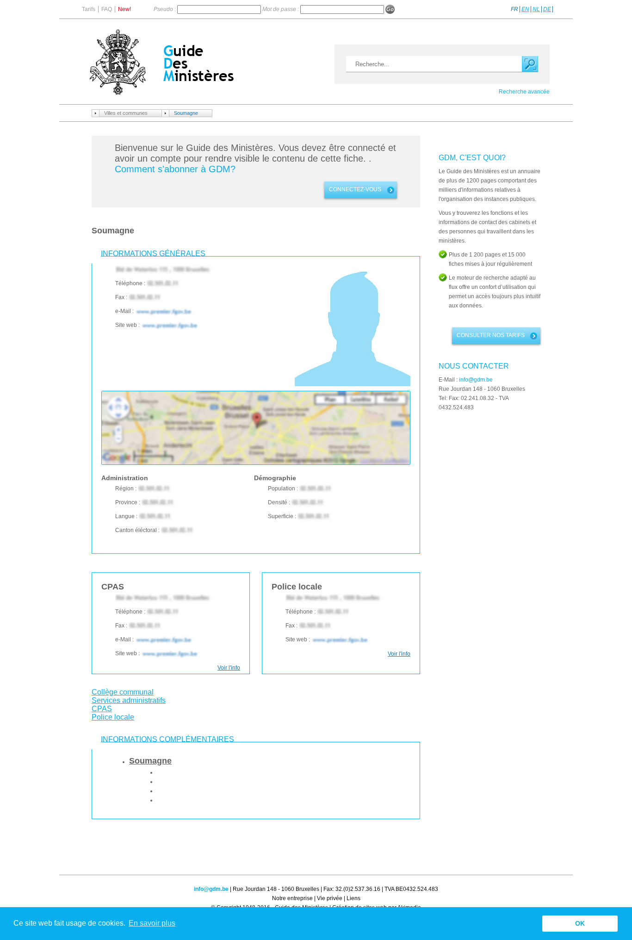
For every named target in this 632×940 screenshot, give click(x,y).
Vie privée (329, 898)
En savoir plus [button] (152, 923)
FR (514, 9)
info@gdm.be (476, 379)
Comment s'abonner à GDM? (175, 169)
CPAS (102, 709)
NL (536, 9)
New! (124, 9)
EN (525, 9)
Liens (353, 898)
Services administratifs (129, 700)
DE (547, 9)
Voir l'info (228, 667)
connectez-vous (355, 189)
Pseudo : (165, 9)
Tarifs (88, 9)
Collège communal (123, 692)
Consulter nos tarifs (491, 335)
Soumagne (186, 113)
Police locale (113, 717)
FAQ (106, 9)
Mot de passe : (281, 9)
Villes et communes (126, 113)
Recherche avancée (524, 91)
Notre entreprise (292, 898)
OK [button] (580, 923)
